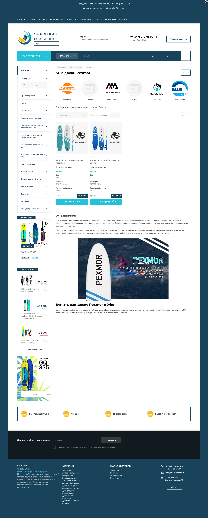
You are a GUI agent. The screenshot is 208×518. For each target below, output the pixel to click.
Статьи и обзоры (108, 19)
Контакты (123, 19)
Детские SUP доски (70, 483)
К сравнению (65, 167)
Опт (96, 19)
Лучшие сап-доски (70, 473)
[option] (67, 91)
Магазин (68, 466)
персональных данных (107, 447)
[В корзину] (45, 290)
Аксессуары (67, 503)
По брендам (67, 475)
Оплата (32, 19)
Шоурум (174, 487)
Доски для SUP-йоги (71, 480)
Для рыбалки (68, 493)
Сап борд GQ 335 (28, 252)
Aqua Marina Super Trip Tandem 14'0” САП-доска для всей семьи (31, 316)
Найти (153, 56)
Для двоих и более (70, 500)
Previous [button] (183, 73)
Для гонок (66, 498)
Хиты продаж (116, 475)
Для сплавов (67, 495)
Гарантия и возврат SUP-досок (63, 19)
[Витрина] (187, 115)
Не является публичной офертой (32, 471)
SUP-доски (67, 470)
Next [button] (188, 73)
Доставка (42, 19)
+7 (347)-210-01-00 (141, 36)
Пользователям (120, 466)
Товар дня (114, 470)
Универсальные (69, 478)
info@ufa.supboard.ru (175, 473)
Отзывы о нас (85, 19)
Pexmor (59, 171)
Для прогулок (68, 490)
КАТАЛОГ (21, 19)
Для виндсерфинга (70, 488)
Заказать (111, 440)
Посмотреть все (34, 350)
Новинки (114, 473)
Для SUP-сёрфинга (70, 485)
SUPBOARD (45, 34)
